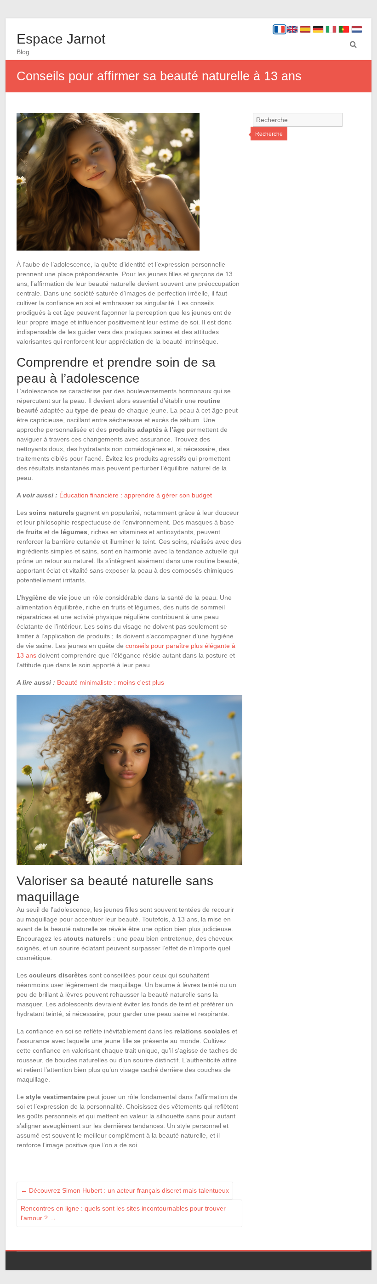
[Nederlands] (356, 29)
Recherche (269, 134)
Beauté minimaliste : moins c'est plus (110, 682)
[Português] (343, 29)
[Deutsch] (318, 29)
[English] (292, 29)
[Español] (305, 29)
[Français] (279, 29)
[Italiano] (331, 29)
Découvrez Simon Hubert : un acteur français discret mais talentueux (125, 1190)
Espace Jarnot (61, 38)
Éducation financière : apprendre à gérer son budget (135, 495)
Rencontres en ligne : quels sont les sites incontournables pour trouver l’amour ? (123, 1213)
